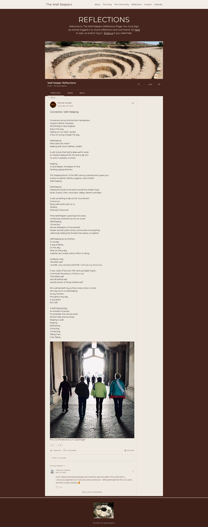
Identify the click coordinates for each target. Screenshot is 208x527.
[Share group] (159, 84)
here (137, 29)
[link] (56, 93)
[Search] (138, 84)
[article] (92, 297)
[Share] (132, 103)
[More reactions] (59, 445)
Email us (108, 33)
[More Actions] (132, 471)
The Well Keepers (59, 4)
